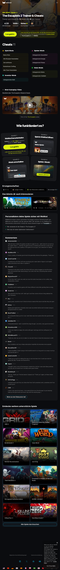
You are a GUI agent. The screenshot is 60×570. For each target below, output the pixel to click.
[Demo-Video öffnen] (30, 105)
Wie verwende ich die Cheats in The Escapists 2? (21, 226)
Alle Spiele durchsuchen (30, 524)
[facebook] (33, 562)
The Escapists (32, 117)
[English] (4, 568)
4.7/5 (6, 23)
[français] (26, 568)
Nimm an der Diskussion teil (16, 397)
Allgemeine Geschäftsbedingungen (18, 555)
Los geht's (10, 34)
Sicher (23, 23)
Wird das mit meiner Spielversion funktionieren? (20, 229)
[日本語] (39, 568)
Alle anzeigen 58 (52, 189)
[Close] (57, 543)
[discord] (20, 562)
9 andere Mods (50, 34)
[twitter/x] (26, 561)
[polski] (30, 568)
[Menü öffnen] (57, 2)
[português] (34, 568)
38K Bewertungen (6, 25)
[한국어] (17, 568)
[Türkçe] (43, 568)
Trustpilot (46, 223)
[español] (21, 568)
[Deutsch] (12, 568)
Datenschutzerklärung (36, 555)
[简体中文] (8, 568)
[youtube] (40, 561)
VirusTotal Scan (24, 25)
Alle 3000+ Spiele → (9, 12)
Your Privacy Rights (51, 566)
